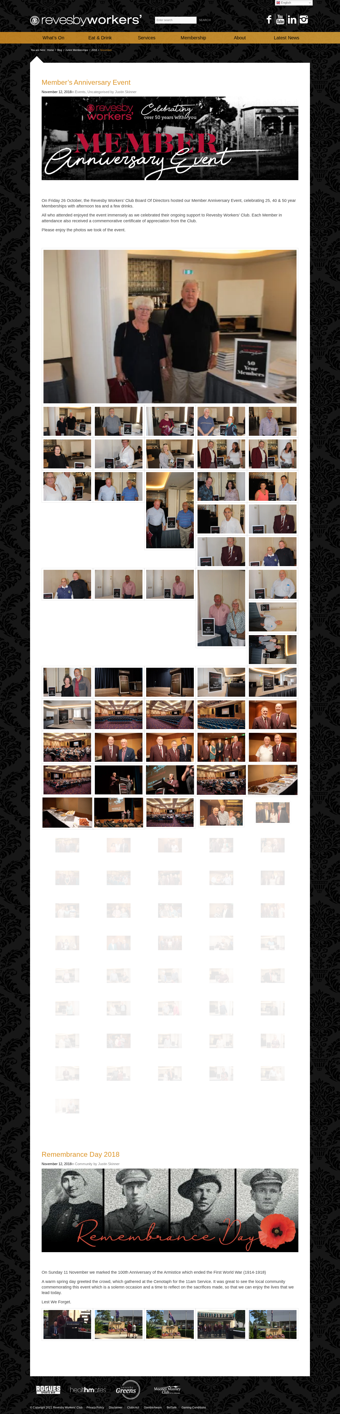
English (285, 2)
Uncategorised (98, 92)
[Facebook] (269, 19)
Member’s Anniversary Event (86, 82)
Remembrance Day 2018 (81, 1154)
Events (80, 92)
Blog (59, 50)
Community (84, 1164)
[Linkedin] (292, 19)
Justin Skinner (125, 92)
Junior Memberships (76, 50)
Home (50, 50)
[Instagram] (303, 19)
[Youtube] (280, 19)
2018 (94, 50)
